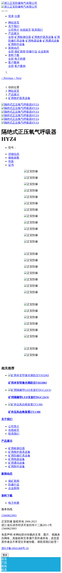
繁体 (5, 555)
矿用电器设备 (16, 459)
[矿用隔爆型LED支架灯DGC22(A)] (29, 390)
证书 (11, 164)
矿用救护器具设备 (19, 98)
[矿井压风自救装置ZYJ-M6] (25, 404)
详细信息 (13, 154)
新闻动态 (6, 473)
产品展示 (13, 94)
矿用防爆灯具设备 (19, 455)
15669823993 (9, 515)
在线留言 (13, 430)
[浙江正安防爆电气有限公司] (31, 5)
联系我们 (13, 433)
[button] (7, 78)
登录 (11, 16)
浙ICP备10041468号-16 (15, 548)
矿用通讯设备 (16, 462)
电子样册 (13, 502)
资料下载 (6, 495)
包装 (11, 161)
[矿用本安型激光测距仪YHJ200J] (28, 375)
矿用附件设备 (16, 466)
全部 (11, 37)
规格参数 (13, 157)
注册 (17, 16)
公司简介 (13, 426)
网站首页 (13, 22)
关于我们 (6, 419)
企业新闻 (13, 488)
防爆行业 (13, 484)
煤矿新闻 (13, 480)
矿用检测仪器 (16, 448)
